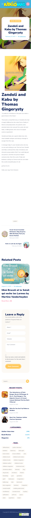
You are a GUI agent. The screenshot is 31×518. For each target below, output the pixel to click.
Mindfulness (6, 491)
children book (6, 457)
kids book (19, 482)
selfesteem (6, 494)
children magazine (18, 460)
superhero (11, 498)
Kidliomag (23, 36)
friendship (5, 475)
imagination (20, 479)
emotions (14, 472)
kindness (16, 485)
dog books (6, 472)
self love (14, 494)
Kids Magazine (7, 485)
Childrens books (19, 463)
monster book (16, 491)
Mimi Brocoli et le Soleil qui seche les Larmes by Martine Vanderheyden (15, 293)
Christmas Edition (7, 469)
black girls (21, 450)
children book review (18, 457)
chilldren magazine (8, 466)
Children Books (6, 460)
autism (15, 221)
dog (24, 469)
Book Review (15, 21)
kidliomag (5, 482)
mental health (6, 488)
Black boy (12, 450)
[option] (15, 283)
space (21, 494)
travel (18, 498)
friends (22, 472)
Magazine (5, 438)
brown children (16, 453)
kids (12, 482)
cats (25, 453)
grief (4, 479)
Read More (6, 301)
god (12, 475)
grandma (19, 475)
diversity (17, 469)
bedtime (5, 450)
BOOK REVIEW (6, 453)
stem (4, 498)
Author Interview (8, 431)
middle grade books (18, 488)
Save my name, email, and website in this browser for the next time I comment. (15, 359)
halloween (11, 479)
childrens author (7, 463)
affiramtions (6, 447)
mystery (25, 491)
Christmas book (20, 466)
